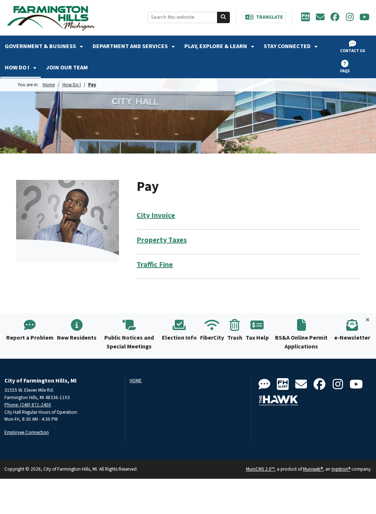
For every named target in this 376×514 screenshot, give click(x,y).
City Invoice (156, 215)
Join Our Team (67, 68)
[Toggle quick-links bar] (367, 320)
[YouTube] (364, 18)
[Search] (223, 17)
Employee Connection (26, 432)
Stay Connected (288, 46)
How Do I (17, 68)
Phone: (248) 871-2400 (27, 404)
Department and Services (131, 46)
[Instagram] (349, 18)
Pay (92, 84)
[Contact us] (264, 384)
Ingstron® (341, 469)
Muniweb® (313, 469)
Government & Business (41, 46)
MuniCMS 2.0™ (260, 469)
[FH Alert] (305, 18)
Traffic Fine (155, 265)
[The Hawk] (278, 400)
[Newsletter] (320, 18)
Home (49, 84)
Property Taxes (162, 240)
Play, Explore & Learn (216, 46)
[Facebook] (335, 18)
